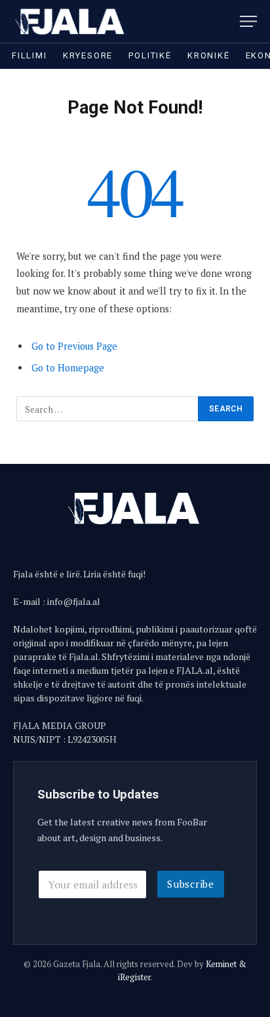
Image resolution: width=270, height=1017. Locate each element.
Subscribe (190, 883)
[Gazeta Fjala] (70, 21)
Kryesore (88, 55)
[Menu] (248, 21)
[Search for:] (107, 408)
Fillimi (29, 55)
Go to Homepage (67, 368)
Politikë (150, 55)
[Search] (230, 21)
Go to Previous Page (74, 346)
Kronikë (208, 55)
